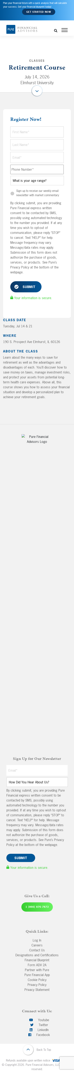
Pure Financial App (37, 975)
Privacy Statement (37, 989)
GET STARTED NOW (38, 12)
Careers (37, 945)
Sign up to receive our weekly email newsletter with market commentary (37, 193)
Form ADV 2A (37, 965)
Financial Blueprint (37, 960)
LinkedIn (43, 1030)
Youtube (43, 1020)
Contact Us (37, 950)
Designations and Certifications (37, 955)
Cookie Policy (37, 980)
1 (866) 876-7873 (37, 907)
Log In (37, 940)
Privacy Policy (37, 984)
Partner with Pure (37, 970)
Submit (29, 287)
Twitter (43, 1025)
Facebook (42, 1034)
